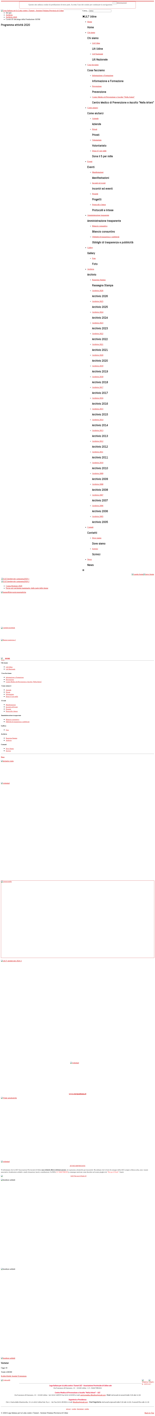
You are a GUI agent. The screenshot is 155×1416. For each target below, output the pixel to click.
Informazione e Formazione (102, 75)
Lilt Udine (96, 43)
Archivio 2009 (97, 473)
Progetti (95, 194)
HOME (7, 658)
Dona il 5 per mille (99, 151)
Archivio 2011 (97, 452)
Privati (94, 129)
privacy (68, 1409)
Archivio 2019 (97, 366)
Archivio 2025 (97, 301)
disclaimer (80, 1409)
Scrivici (95, 549)
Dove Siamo (10, 748)
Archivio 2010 (97, 463)
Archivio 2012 (97, 441)
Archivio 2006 (97, 506)
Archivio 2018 (97, 377)
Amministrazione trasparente (98, 215)
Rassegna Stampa (99, 280)
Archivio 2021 (97, 344)
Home (89, 22)
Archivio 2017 (97, 387)
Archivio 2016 (97, 398)
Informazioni (122, 3)
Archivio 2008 (97, 484)
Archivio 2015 (97, 409)
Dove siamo (96, 538)
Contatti (90, 527)
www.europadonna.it (77, 1094)
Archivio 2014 (97, 420)
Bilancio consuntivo (99, 226)
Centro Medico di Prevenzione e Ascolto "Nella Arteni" (113, 97)
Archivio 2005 (97, 516)
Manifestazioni (97, 172)
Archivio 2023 (97, 323)
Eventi (89, 161)
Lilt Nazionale (97, 54)
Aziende (95, 118)
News (89, 559)
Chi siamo (91, 32)
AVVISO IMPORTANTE (77, 1166)
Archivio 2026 (97, 291)
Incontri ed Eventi (12, 707)
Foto (94, 258)
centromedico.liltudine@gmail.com (93, 1395)
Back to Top (149, 1413)
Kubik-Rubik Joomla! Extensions (14, 1376)
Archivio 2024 (97, 312)
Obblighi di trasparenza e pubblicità (105, 237)
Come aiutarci (92, 108)
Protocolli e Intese (99, 205)
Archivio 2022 (97, 334)
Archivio (90, 269)
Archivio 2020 (97, 355)
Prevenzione (97, 86)
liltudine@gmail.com (80, 1402)
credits (87, 1409)
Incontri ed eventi (98, 183)
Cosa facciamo (93, 65)
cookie (74, 1409)
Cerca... (85, 11)
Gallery (90, 248)
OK (115, 3)
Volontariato (96, 140)
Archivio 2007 (97, 495)
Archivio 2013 (97, 430)
